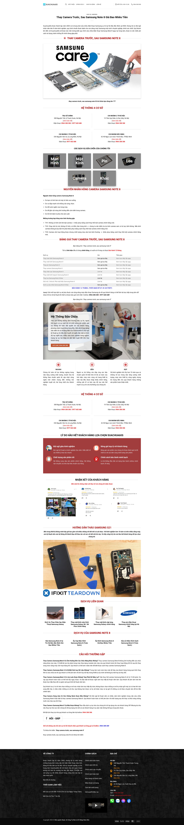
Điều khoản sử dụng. (92, 783)
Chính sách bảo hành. (92, 760)
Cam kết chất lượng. (92, 787)
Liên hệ (99, 278)
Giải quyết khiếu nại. (92, 792)
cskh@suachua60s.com (123, 795)
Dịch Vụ (89, 14)
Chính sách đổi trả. (91, 765)
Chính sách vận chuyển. (93, 769)
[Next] (135, 495)
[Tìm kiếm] (66, 4)
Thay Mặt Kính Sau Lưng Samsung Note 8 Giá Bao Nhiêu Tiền (54, 643)
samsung (94, 14)
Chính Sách (80, 4)
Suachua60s (47, 26)
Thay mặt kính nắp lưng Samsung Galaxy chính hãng (104, 623)
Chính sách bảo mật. (92, 774)
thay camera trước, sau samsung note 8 (82, 101)
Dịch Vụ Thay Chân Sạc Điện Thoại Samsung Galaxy (55, 623)
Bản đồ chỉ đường (49, 780)
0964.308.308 (93, 295)
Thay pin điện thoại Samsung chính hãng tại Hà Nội (129, 624)
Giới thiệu (71, 4)
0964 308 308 (66, 123)
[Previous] (79, 495)
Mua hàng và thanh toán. (93, 778)
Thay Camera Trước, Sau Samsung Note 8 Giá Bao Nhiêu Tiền (104, 643)
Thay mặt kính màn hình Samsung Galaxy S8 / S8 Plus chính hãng (80, 624)
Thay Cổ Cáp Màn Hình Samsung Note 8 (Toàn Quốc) (79, 643)
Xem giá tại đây (102, 258)
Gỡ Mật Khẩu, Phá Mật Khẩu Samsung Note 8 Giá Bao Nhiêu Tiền (129, 643)
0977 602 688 (77, 123)
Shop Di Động (90, 4)
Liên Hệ (98, 4)
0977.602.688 (104, 295)
